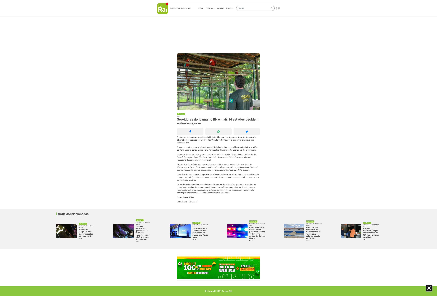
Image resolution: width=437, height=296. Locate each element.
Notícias (210, 8)
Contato (229, 8)
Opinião (220, 8)
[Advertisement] (218, 34)
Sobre (200, 8)
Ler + (80, 238)
